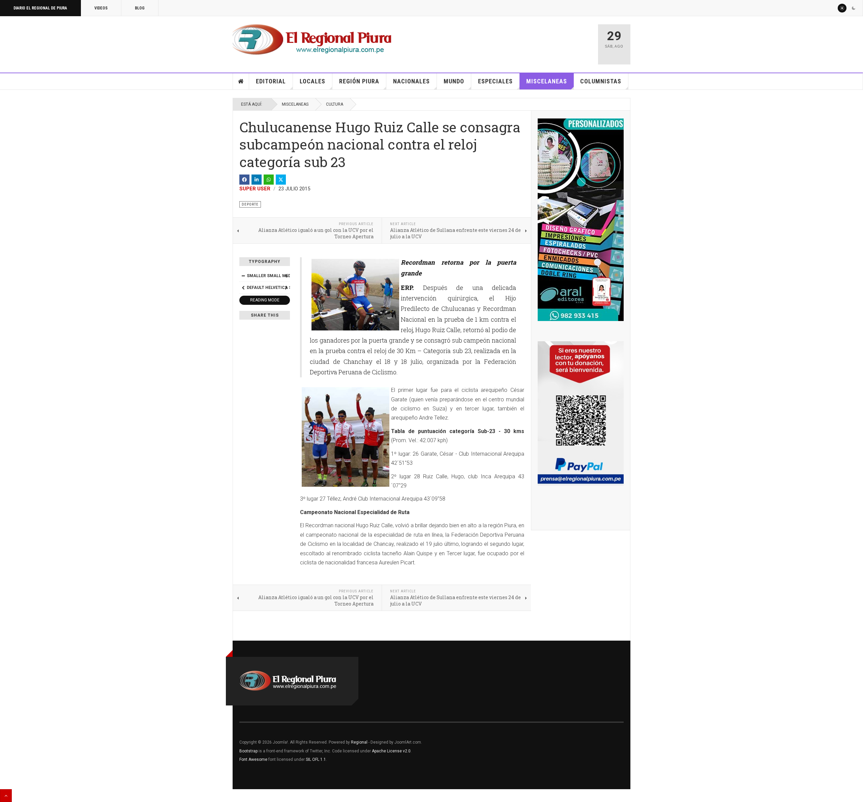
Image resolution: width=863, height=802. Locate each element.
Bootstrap (248, 751)
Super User (254, 189)
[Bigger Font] (286, 275)
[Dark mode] (853, 8)
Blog (140, 8)
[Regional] (312, 39)
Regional (359, 742)
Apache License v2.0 (391, 751)
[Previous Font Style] (243, 287)
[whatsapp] (269, 180)
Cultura (334, 104)
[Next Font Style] (286, 287)
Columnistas (600, 81)
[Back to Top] (6, 795)
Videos (101, 8)
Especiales (495, 81)
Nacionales (411, 81)
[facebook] (244, 180)
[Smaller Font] (243, 275)
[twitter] (281, 180)
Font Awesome (253, 759)
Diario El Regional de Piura (40, 8)
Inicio (241, 81)
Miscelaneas (546, 81)
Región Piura (359, 81)
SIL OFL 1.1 (316, 759)
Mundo (454, 81)
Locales (312, 81)
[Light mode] (842, 8)
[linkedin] (256, 180)
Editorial (271, 81)
